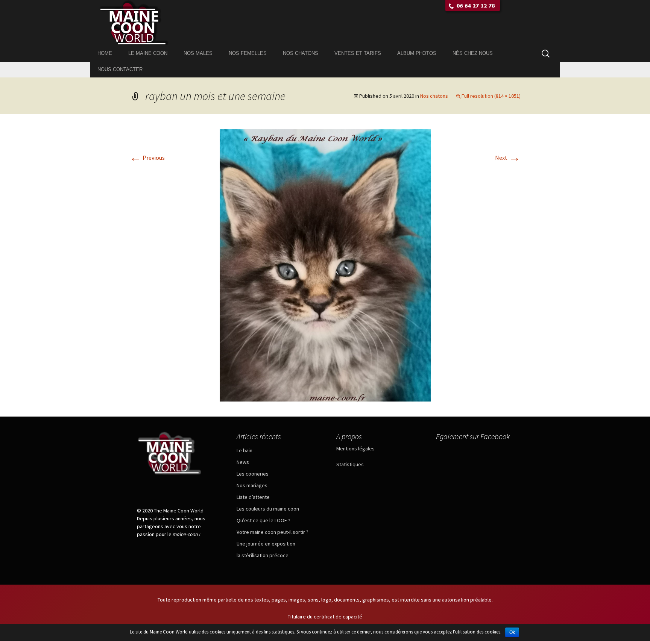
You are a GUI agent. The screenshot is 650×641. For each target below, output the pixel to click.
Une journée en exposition (266, 543)
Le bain (244, 450)
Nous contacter (120, 69)
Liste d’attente (253, 497)
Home (104, 53)
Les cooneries (253, 473)
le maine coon (147, 53)
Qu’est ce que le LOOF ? (263, 520)
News (243, 462)
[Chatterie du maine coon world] (325, 22)
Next (508, 157)
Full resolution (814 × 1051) (491, 95)
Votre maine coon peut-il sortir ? (272, 532)
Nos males (198, 53)
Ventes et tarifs (357, 53)
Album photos (416, 53)
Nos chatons (300, 53)
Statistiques (350, 464)
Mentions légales (355, 448)
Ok (512, 632)
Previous (147, 157)
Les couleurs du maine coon (268, 508)
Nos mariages (252, 485)
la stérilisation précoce (263, 555)
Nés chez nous (473, 53)
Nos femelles (248, 53)
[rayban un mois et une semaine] (325, 264)
